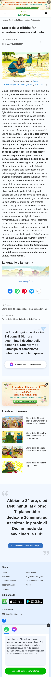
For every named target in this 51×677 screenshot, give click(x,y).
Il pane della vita (9, 581)
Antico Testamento (32, 20)
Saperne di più (23, 281)
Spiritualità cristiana (34, 581)
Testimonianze (8, 585)
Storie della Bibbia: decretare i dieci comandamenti (24, 309)
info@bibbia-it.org (14, 614)
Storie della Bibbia (16, 20)
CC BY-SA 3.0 (40, 85)
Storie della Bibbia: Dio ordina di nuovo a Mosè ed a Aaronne (36, 436)
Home (4, 20)
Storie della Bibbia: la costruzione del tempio (36, 449)
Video (28, 585)
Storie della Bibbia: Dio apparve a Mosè (36, 464)
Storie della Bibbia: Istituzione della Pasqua (21, 319)
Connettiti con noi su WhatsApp (25, 671)
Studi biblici (31, 572)
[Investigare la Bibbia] (25, 13)
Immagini (6, 589)
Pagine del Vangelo (34, 576)
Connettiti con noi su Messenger (25, 545)
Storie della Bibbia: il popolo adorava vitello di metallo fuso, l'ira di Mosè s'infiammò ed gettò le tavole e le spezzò (37, 421)
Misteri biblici (7, 576)
